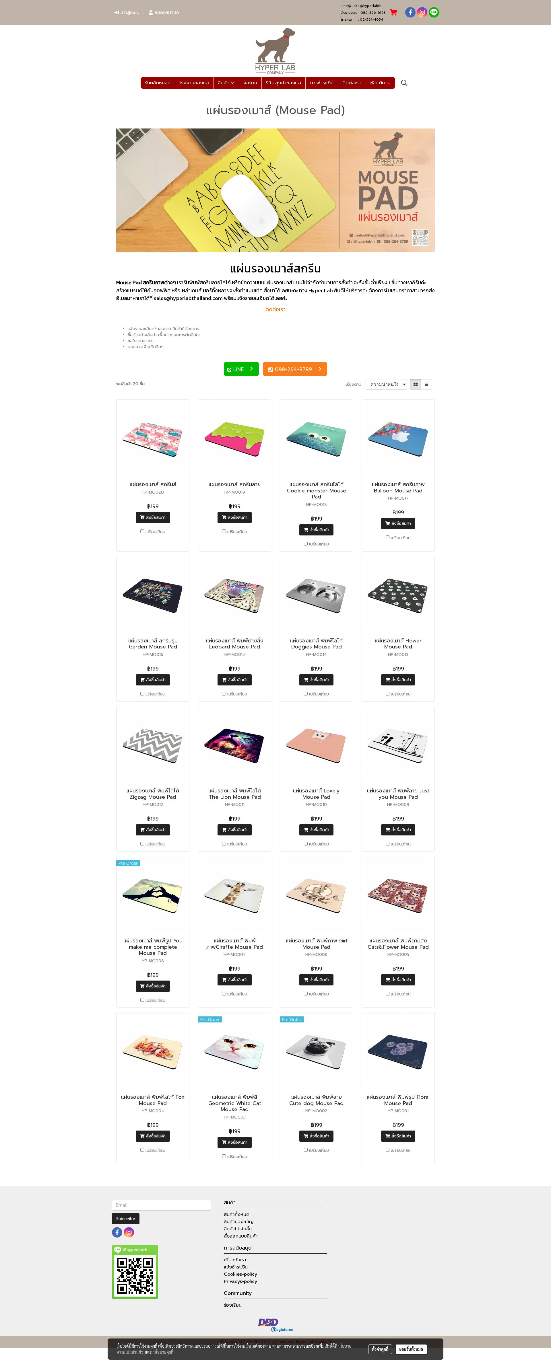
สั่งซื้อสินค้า (155, 518)
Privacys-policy (240, 1281)
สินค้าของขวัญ (239, 1221)
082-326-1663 (373, 12)
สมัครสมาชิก (166, 12)
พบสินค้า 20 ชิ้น (130, 384)
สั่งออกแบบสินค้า (241, 1236)
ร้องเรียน (233, 1305)
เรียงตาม (356, 384)
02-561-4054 (371, 19)
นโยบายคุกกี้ (163, 1352)
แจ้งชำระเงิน (236, 1267)
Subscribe (125, 1219)
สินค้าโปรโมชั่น (238, 1228)
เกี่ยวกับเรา (235, 1259)
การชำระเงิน (321, 82)
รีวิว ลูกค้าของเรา (283, 82)
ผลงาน (250, 82)
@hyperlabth (370, 5)
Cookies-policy (240, 1274)
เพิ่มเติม (378, 82)
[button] (404, 82)
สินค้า (224, 82)
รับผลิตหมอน (157, 82)
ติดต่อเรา (351, 82)
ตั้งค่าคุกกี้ (380, 1349)
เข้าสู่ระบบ (129, 12)
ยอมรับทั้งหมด (411, 1349)
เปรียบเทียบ (155, 532)
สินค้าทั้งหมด (236, 1214)
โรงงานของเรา (194, 82)
